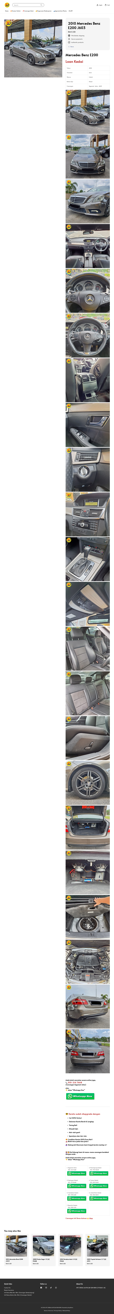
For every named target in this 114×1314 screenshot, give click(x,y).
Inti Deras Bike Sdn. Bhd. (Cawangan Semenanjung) (19, 1292)
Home (6, 11)
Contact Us (7, 1288)
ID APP (71, 11)
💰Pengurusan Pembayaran (43, 11)
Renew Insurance (9, 1290)
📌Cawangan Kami (28, 11)
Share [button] (72, 46)
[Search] (41, 5)
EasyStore (70, 1307)
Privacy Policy (58, 1310)
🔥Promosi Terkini (15, 11)
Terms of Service (48, 1310)
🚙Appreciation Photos (60, 11)
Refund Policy (66, 1310)
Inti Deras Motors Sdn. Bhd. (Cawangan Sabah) (18, 1295)
